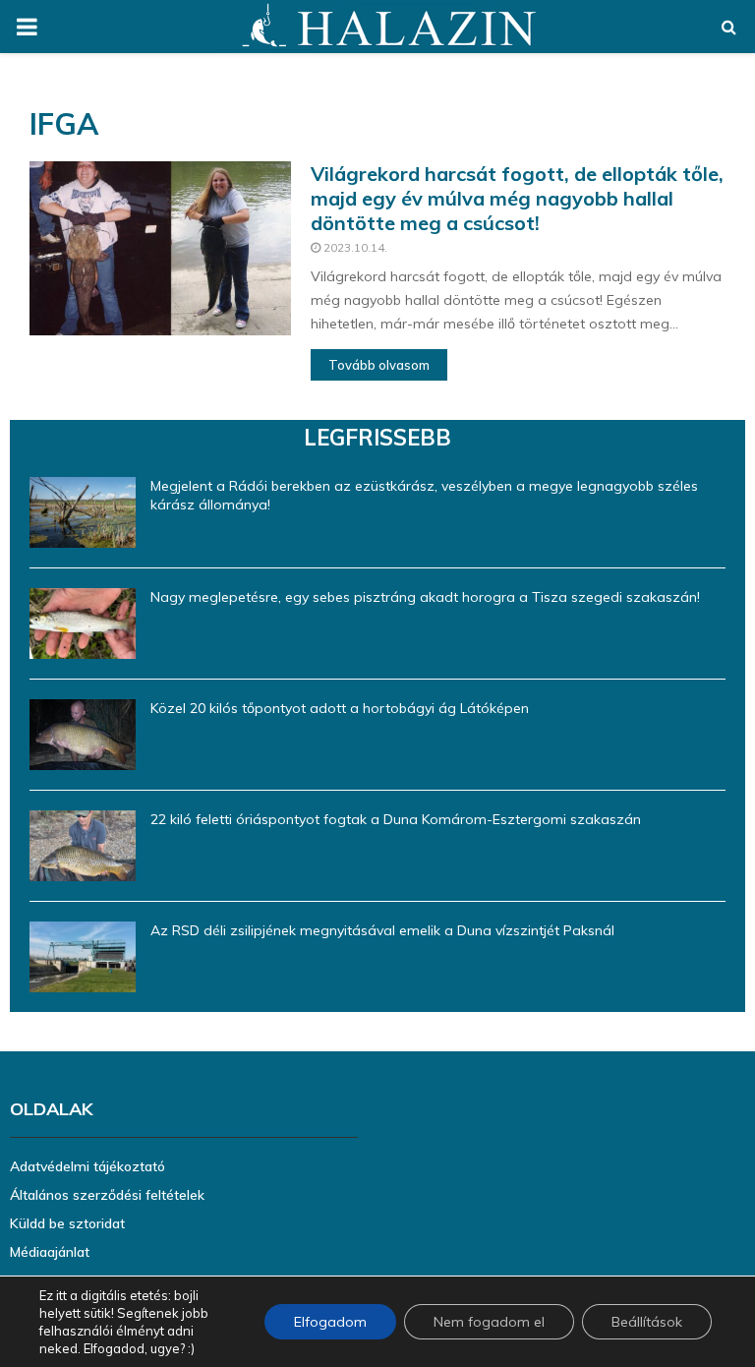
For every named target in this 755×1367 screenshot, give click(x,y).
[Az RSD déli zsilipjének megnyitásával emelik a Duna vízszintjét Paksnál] (82, 956)
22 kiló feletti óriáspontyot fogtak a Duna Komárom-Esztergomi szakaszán (395, 819)
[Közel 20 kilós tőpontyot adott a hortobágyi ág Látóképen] (82, 734)
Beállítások (646, 1322)
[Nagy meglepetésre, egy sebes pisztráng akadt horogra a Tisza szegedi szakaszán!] (82, 623)
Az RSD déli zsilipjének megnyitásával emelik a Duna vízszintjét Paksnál (382, 930)
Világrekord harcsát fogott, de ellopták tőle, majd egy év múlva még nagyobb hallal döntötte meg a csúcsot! (517, 198)
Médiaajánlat (49, 1252)
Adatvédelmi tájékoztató (87, 1166)
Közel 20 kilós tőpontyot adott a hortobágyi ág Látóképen (339, 708)
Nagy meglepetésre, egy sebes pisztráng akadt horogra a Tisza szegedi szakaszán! (425, 597)
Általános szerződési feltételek (107, 1195)
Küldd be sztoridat (67, 1223)
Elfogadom (330, 1322)
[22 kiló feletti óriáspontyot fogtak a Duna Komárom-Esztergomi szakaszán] (82, 845)
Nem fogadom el (489, 1322)
